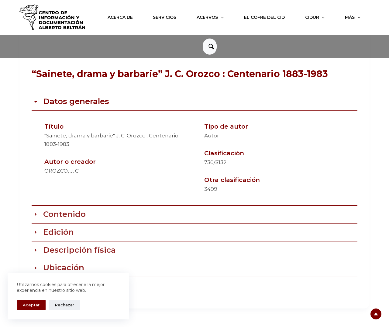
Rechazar (64, 304)
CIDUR (312, 17)
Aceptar (31, 304)
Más (350, 17)
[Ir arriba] (375, 313)
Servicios (164, 17)
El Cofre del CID (264, 17)
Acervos (207, 17)
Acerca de (120, 17)
